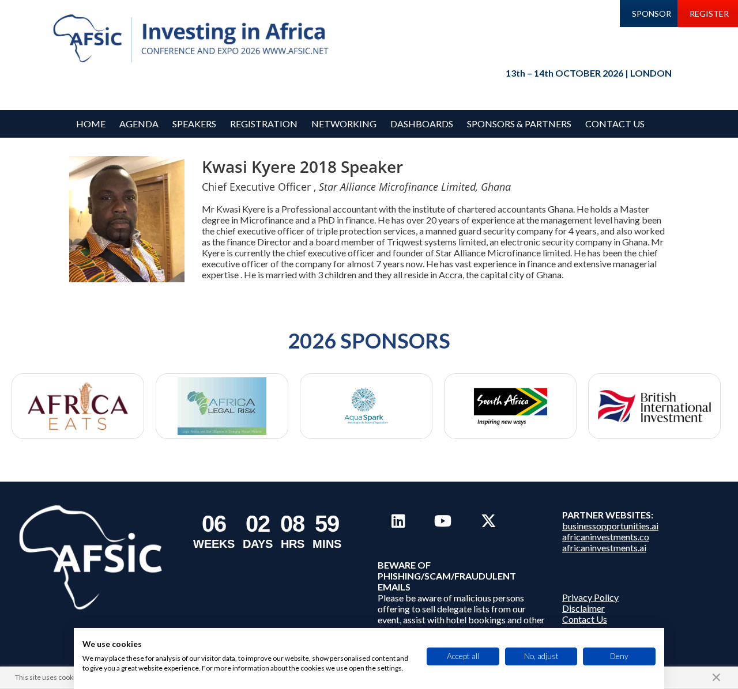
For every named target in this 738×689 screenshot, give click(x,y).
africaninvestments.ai (604, 547)
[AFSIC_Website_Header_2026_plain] (194, 39)
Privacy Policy (590, 597)
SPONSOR (651, 13)
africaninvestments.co (605, 536)
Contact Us (615, 123)
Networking (343, 123)
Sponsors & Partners (519, 123)
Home (91, 123)
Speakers (194, 123)
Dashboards (421, 123)
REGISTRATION (264, 123)
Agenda (139, 123)
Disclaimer (583, 608)
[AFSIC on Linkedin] (398, 520)
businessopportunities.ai (610, 525)
